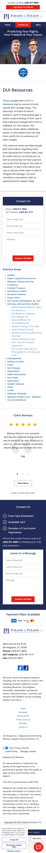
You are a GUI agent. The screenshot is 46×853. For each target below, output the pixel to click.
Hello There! (37, 838)
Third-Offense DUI (20, 323)
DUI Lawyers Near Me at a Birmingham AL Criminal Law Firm (26, 352)
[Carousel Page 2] (23, 474)
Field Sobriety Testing (22, 329)
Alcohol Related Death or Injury (27, 307)
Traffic (10, 390)
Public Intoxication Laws (23, 339)
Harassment (13, 371)
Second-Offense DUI (21, 320)
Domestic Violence (16, 294)
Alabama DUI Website (13, 757)
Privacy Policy (23, 716)
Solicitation (13, 380)
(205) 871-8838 (18, 650)
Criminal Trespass (16, 288)
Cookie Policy (11, 751)
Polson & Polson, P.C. (32, 822)
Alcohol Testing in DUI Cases (25, 326)
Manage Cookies (28, 751)
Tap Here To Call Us (23, 7)
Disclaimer (23, 712)
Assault (11, 275)
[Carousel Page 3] (28, 474)
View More (23, 483)
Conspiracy (12, 284)
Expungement (14, 358)
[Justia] (25, 667)
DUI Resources (19, 310)
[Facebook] (20, 667)
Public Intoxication (16, 374)
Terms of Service (23, 719)
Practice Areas (12, 269)
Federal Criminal (15, 361)
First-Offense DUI (20, 316)
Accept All (14, 840)
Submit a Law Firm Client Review (23, 493)
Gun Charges (13, 368)
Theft (10, 387)
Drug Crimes (13, 297)
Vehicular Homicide (16, 393)
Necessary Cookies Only (14, 846)
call (28, 173)
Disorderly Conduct (17, 291)
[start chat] (38, 847)
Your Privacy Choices (19, 748)
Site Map (23, 723)
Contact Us (23, 25)
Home (7, 25)
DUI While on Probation (23, 313)
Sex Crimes (12, 377)
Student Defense (15, 384)
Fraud (10, 364)
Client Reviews (23, 415)
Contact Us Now (23, 258)
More (38, 25)
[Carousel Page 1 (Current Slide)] (17, 474)
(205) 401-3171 (26, 654)
